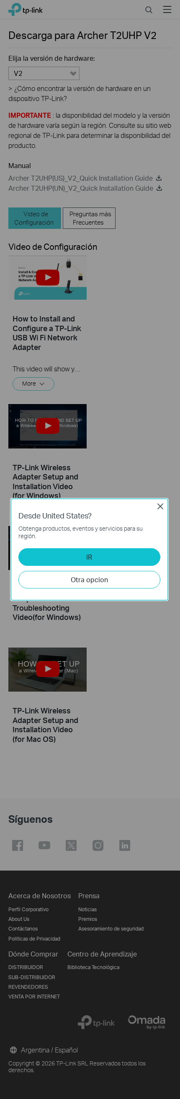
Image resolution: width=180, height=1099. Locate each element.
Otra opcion (89, 579)
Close (160, 506)
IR (89, 556)
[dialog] (90, 549)
